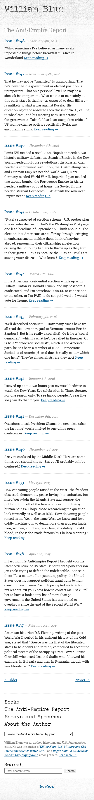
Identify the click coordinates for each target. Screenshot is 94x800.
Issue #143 (14, 317)
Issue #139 (14, 483)
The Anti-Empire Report (37, 709)
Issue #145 (14, 212)
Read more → (68, 755)
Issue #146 (14, 145)
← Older (10, 680)
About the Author (27, 724)
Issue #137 (14, 625)
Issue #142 (14, 378)
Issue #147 (14, 74)
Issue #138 (14, 554)
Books (11, 702)
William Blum (34, 9)
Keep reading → (36, 58)
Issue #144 (14, 274)
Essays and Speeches (32, 716)
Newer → (82, 680)
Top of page (47, 786)
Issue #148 (14, 41)
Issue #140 (14, 449)
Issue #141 (14, 416)
